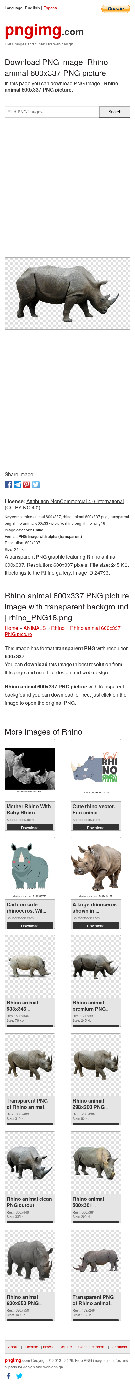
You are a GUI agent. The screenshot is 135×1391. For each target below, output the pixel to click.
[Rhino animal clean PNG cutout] (30, 1163)
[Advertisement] (67, 190)
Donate (65, 1346)
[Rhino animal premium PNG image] (96, 967)
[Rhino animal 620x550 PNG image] (30, 1260)
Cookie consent (91, 1346)
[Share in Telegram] (17, 484)
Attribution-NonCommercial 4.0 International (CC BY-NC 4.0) (64, 504)
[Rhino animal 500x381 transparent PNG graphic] (96, 1162)
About (13, 1346)
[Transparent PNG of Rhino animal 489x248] (96, 1261)
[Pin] (26, 484)
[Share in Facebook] (8, 484)
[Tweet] (36, 484)
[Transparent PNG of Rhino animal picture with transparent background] (30, 1064)
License (31, 1346)
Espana (50, 8)
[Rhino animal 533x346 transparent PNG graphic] (30, 966)
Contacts (119, 1346)
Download (30, 827)
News (48, 1346)
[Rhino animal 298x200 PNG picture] (96, 1064)
